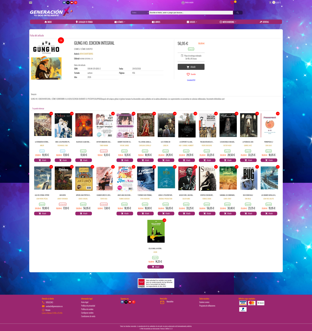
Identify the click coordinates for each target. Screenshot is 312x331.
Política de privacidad (88, 305)
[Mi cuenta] (183, 2)
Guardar (193, 74)
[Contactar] (31, 2)
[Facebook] (64, 2)
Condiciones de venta (88, 316)
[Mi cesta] (270, 2)
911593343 (49, 302)
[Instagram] (75, 2)
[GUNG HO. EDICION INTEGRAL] (46, 59)
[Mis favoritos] (232, 2)
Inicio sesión (189, 2)
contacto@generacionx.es (54, 306)
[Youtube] (71, 2)
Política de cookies (87, 309)
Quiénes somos (204, 302)
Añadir (193, 66)
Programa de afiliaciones (207, 305)
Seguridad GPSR (191, 80)
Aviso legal (84, 302)
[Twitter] (68, 2)
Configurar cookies (87, 312)
